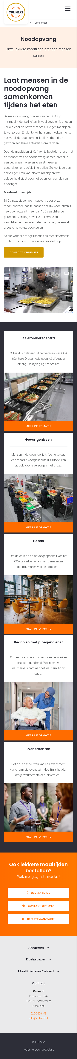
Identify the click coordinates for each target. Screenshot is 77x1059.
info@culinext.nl (38, 1018)
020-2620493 (38, 1013)
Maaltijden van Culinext (36, 971)
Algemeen (36, 947)
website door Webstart (39, 1049)
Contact (38, 983)
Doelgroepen (41, 22)
